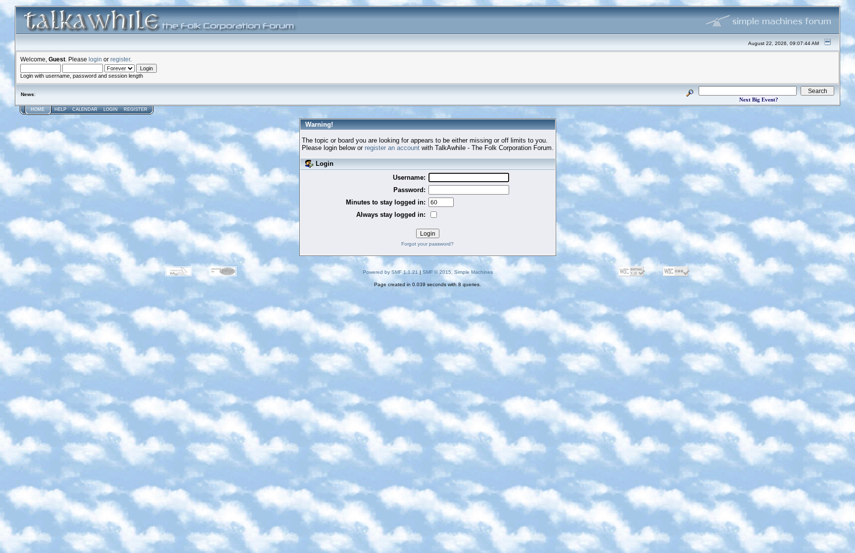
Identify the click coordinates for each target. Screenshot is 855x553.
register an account (392, 147)
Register (135, 109)
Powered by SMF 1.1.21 (390, 272)
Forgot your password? (427, 244)
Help (60, 109)
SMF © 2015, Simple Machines (458, 272)
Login (110, 109)
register (120, 59)
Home (38, 109)
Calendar (84, 109)
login (95, 59)
